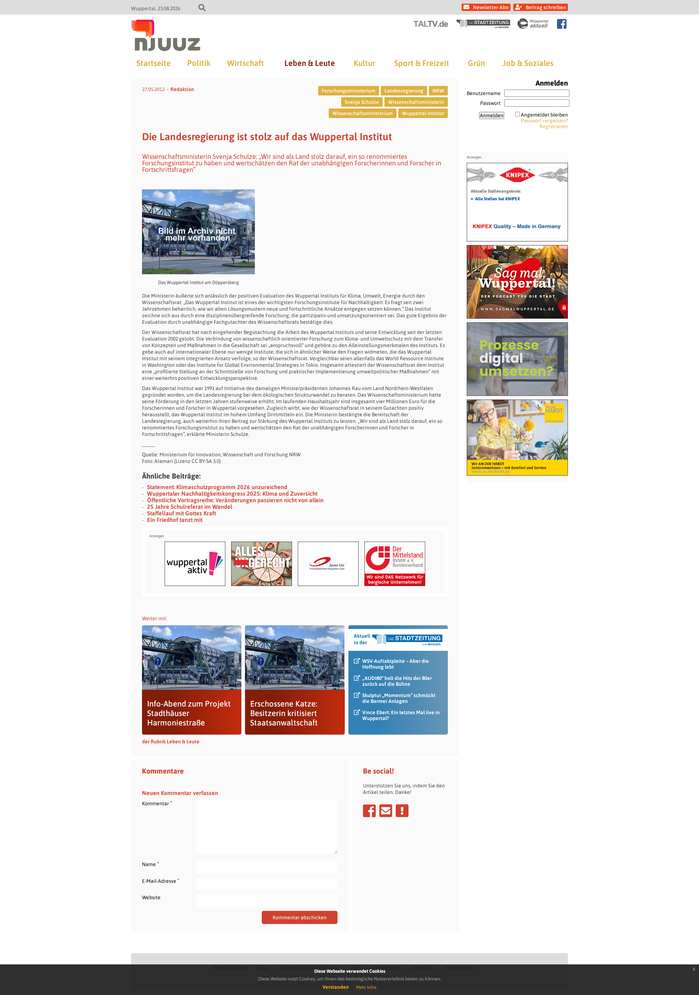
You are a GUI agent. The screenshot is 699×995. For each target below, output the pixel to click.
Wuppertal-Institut (423, 113)
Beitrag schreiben (546, 7)
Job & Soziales (528, 63)
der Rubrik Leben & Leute (171, 741)
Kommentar (157, 803)
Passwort (490, 103)
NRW (438, 91)
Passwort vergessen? (544, 120)
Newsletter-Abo (491, 7)
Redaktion (182, 89)
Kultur (364, 63)
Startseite (154, 63)
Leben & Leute (309, 63)
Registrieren (554, 126)
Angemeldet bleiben (544, 115)
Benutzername (484, 93)
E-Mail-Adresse (160, 880)
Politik (198, 63)
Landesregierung (403, 91)
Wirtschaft (245, 63)
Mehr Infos (366, 987)
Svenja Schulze (362, 102)
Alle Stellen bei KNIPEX (495, 198)
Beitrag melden (402, 811)
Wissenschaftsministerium (362, 113)
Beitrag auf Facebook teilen (369, 811)
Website (151, 897)
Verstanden (336, 987)
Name (150, 864)
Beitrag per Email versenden (385, 811)
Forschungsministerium (348, 91)
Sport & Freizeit (421, 63)
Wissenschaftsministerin (416, 102)
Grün (476, 63)
